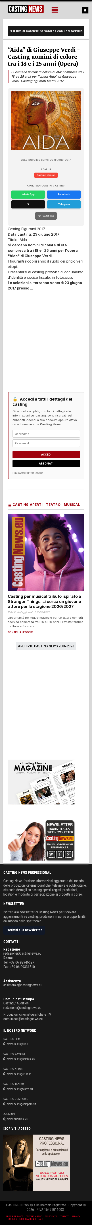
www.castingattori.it (19, 1074)
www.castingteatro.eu (20, 1089)
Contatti (64, 1216)
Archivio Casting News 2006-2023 (46, 646)
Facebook (64, 194)
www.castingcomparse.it (21, 1104)
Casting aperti (33, 1216)
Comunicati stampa (18, 999)
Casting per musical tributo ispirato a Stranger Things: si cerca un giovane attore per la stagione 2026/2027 (44, 601)
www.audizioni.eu (17, 1119)
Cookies (12, 1219)
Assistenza (12, 981)
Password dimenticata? (28, 472)
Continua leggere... (22, 632)
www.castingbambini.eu (21, 1059)
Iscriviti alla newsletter (24, 930)
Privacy (75, 1216)
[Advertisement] (46, 339)
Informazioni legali (31, 1219)
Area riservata (14, 1216)
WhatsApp (28, 194)
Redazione (11, 949)
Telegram (64, 204)
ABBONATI (46, 463)
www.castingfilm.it (18, 1043)
